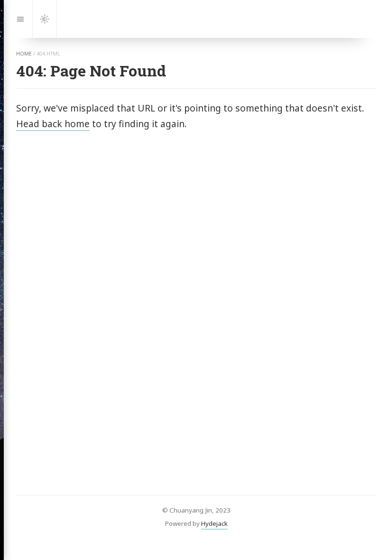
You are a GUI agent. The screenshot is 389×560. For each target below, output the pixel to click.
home (24, 53)
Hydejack (214, 523)
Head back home (53, 123)
